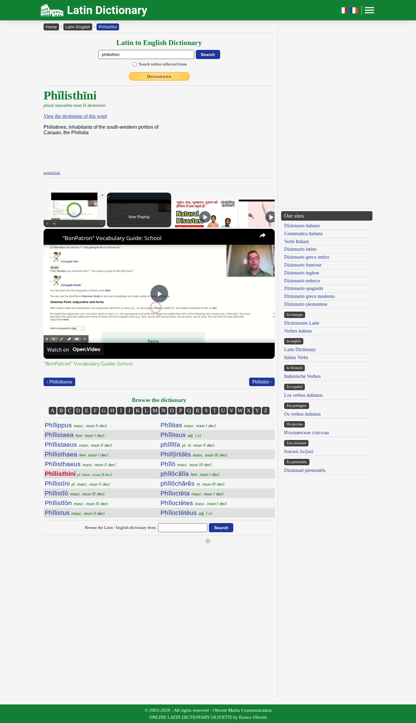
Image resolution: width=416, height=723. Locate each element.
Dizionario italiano (302, 225)
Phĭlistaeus (79, 444)
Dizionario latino (300, 249)
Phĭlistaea (75, 434)
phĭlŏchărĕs (192, 483)
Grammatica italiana (303, 233)
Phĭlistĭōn (77, 502)
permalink (52, 172)
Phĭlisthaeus (81, 463)
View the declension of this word (75, 116)
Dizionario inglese (301, 272)
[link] (53, 238)
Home (51, 26)
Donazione (159, 76)
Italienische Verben (302, 376)
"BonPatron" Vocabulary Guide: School (112, 238)
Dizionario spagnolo (303, 288)
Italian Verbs (296, 357)
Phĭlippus (76, 424)
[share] (262, 235)
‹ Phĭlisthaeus (59, 381)
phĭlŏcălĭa (190, 473)
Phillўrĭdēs (194, 454)
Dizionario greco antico (306, 257)
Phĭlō (186, 463)
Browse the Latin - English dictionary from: (121, 527)
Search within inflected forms (163, 64)
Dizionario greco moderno (309, 296)
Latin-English (77, 26)
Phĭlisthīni (108, 26)
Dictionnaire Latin (301, 323)
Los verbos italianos (303, 395)
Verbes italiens (298, 331)
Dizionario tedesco (302, 280)
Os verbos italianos (302, 414)
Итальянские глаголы (306, 432)
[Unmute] (54, 223)
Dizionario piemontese (305, 304)
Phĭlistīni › (262, 381)
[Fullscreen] (101, 223)
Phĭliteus (181, 434)
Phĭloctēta (192, 493)
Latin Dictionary (300, 349)
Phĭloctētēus (186, 512)
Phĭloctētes (194, 502)
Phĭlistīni (78, 483)
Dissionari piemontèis (305, 470)
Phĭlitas (188, 424)
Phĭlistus (75, 512)
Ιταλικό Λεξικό (298, 451)
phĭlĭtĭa (187, 444)
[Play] (47, 223)
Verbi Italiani (296, 241)
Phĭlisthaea (77, 454)
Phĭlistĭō (75, 493)
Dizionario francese (303, 264)
